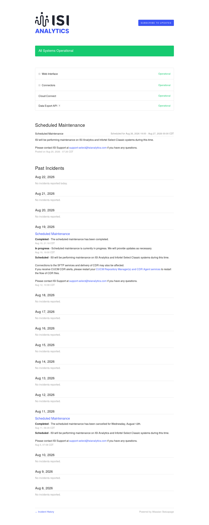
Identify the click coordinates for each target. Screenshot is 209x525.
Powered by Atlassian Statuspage (156, 511)
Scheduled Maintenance (52, 233)
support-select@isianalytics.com (88, 147)
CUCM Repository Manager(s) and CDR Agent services (128, 269)
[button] (156, 23)
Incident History (44, 511)
